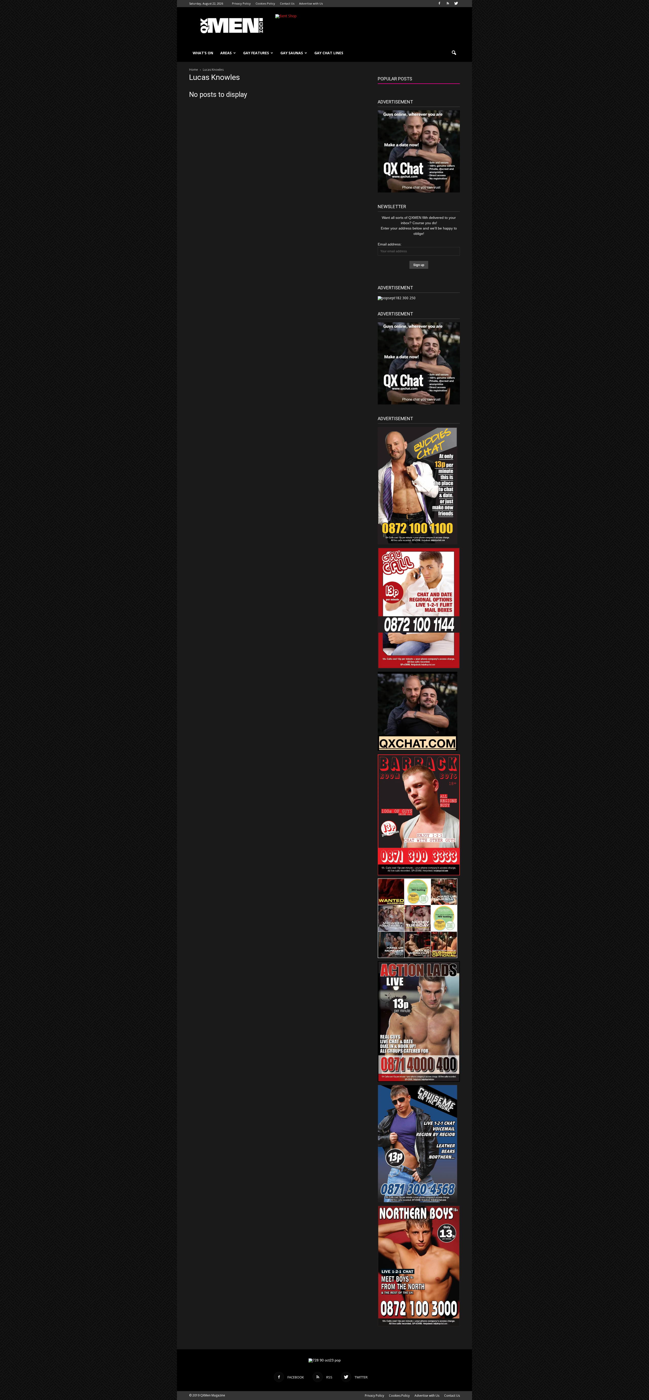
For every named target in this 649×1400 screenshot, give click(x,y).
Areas (226, 52)
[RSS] (448, 3)
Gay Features (256, 52)
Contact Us (287, 3)
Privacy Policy (241, 3)
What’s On (203, 52)
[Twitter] (456, 3)
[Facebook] (439, 3)
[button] (454, 53)
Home (193, 69)
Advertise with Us (311, 3)
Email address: (390, 244)
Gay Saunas (291, 52)
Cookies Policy (265, 3)
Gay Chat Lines (328, 52)
